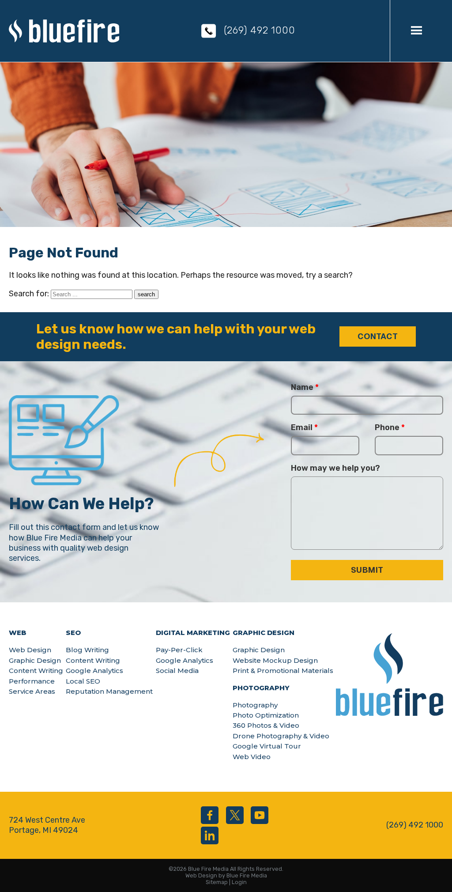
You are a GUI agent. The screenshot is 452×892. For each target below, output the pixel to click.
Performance (32, 681)
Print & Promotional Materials (283, 670)
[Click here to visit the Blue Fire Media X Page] (235, 815)
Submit (367, 570)
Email (304, 427)
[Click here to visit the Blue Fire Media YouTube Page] (259, 815)
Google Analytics (94, 670)
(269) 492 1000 (259, 30)
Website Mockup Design (275, 660)
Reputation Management (109, 691)
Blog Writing (87, 650)
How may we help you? (335, 468)
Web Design (30, 650)
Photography (255, 705)
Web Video (252, 756)
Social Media (177, 670)
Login (239, 882)
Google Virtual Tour (267, 746)
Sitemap (217, 882)
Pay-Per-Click (179, 650)
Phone (390, 427)
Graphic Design (35, 660)
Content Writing (36, 670)
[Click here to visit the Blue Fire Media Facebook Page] (209, 815)
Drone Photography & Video (281, 736)
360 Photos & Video (266, 725)
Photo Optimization (266, 715)
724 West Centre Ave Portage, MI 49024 (47, 825)
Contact (378, 336)
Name (305, 387)
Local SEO (83, 681)
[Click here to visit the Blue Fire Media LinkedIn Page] (209, 835)
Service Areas (32, 691)
